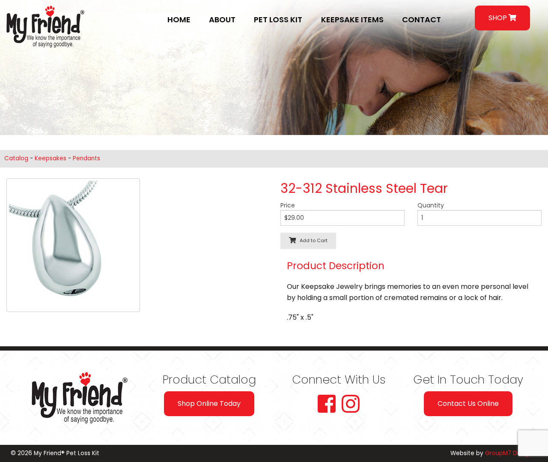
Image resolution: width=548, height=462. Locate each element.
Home (179, 19)
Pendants (86, 158)
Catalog (16, 158)
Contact (421, 19)
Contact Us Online (468, 403)
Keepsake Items (352, 19)
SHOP (498, 18)
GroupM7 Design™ (511, 453)
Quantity (430, 205)
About (222, 19)
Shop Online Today (209, 403)
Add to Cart (312, 240)
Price (287, 205)
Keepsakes (50, 158)
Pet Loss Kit (278, 19)
